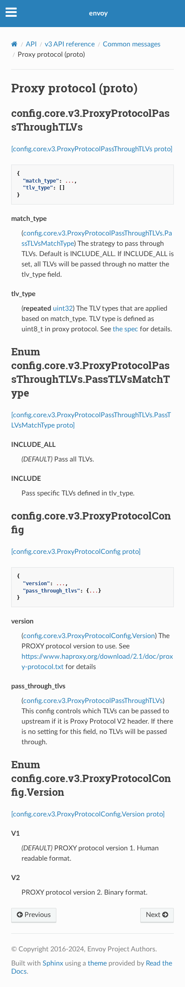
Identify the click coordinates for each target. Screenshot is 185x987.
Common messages (131, 44)
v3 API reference (70, 44)
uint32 (63, 308)
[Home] (14, 44)
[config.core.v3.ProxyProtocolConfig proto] (76, 551)
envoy (98, 13)
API (31, 44)
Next (154, 914)
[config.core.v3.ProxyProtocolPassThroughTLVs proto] (92, 149)
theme (97, 963)
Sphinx (53, 963)
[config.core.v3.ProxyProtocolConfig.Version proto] (88, 814)
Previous (37, 914)
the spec (125, 329)
